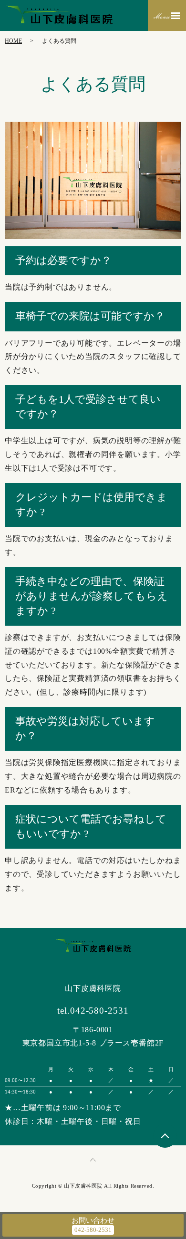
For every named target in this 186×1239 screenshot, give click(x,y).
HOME (13, 41)
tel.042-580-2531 (93, 1011)
